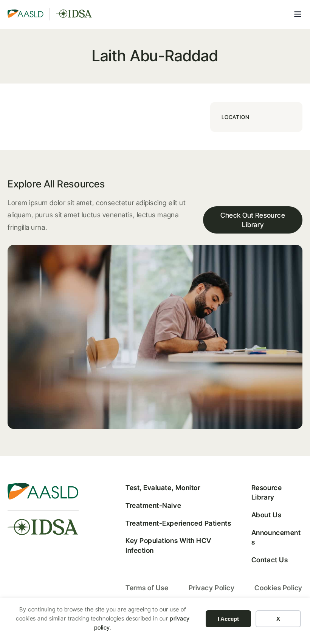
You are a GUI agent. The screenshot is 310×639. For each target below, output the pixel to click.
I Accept (228, 619)
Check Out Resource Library (252, 220)
